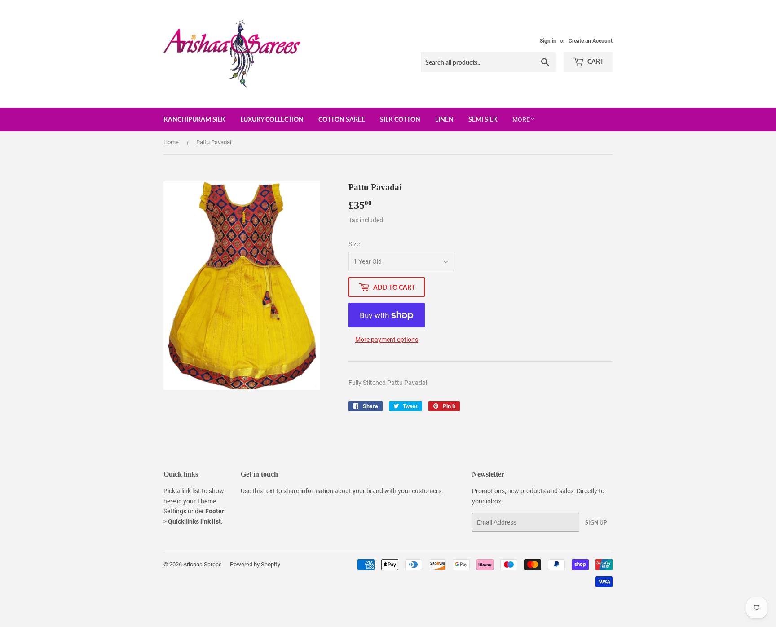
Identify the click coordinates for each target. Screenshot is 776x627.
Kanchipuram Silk (194, 119)
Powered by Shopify (255, 564)
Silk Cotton (400, 119)
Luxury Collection (272, 119)
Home (171, 142)
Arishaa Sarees (202, 564)
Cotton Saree (341, 119)
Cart (595, 61)
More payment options (386, 339)
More (521, 119)
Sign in (548, 41)
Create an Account (591, 41)
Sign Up (596, 522)
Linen (444, 119)
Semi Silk (483, 119)
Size (354, 243)
